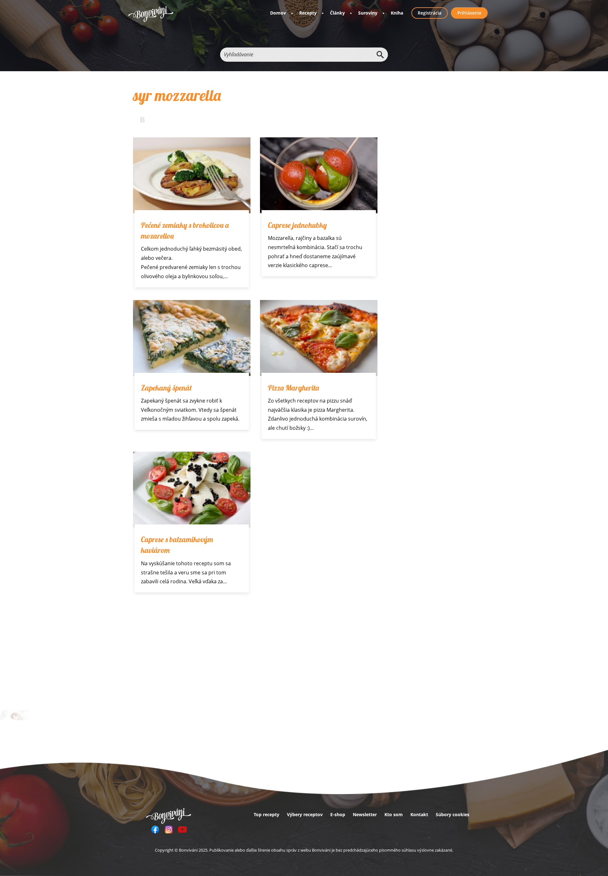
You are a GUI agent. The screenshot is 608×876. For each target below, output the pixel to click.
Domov (278, 13)
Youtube (182, 829)
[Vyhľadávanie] (380, 54)
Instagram (168, 829)
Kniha (397, 13)
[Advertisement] (255, 652)
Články (337, 13)
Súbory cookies (452, 814)
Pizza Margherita (293, 387)
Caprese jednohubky (297, 225)
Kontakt (419, 814)
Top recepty (266, 814)
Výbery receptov (305, 814)
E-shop (337, 814)
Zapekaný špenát (166, 387)
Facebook (155, 829)
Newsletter (365, 814)
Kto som (393, 814)
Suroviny (367, 13)
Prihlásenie (469, 13)
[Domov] (151, 14)
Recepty (308, 13)
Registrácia (429, 13)
